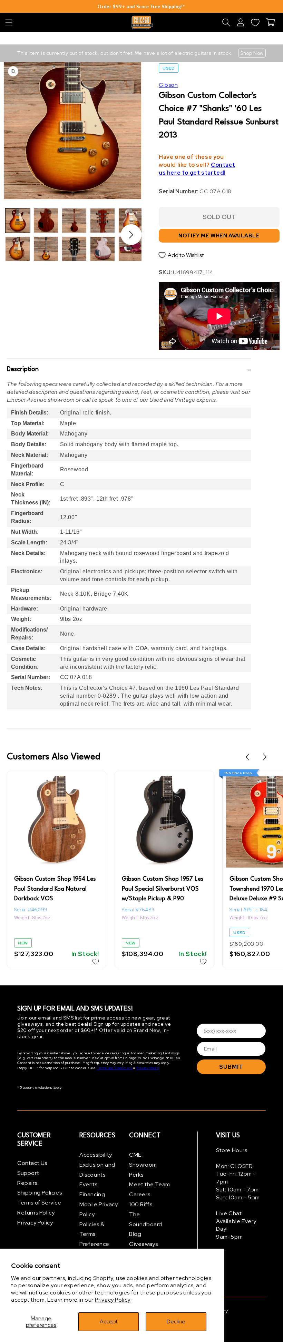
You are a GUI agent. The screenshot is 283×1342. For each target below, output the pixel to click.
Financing (92, 1194)
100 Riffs (140, 1204)
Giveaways (143, 1244)
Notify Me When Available (219, 235)
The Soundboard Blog (145, 1224)
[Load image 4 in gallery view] (45, 248)
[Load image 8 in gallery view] (102, 248)
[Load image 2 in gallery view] (17, 248)
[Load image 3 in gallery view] (45, 220)
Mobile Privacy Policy (98, 1209)
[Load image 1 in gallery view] (17, 220)
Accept (109, 1321)
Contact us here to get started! (197, 168)
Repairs (27, 1183)
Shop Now (252, 53)
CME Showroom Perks (143, 1164)
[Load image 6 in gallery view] (74, 248)
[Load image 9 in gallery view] (130, 220)
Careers (139, 1194)
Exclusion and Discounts (97, 1169)
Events (88, 1184)
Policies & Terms (92, 1229)
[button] (8, 22)
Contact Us (32, 1163)
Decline (176, 1321)
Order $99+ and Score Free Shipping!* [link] (141, 6)
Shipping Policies (39, 1192)
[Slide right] (131, 234)
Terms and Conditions (114, 1068)
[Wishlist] (255, 22)
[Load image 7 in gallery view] (102, 220)
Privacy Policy (112, 1299)
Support (28, 1173)
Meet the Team (149, 1184)
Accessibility (95, 1154)
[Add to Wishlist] (95, 961)
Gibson (168, 85)
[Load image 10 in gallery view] (130, 248)
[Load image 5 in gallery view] (74, 220)
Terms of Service (39, 1202)
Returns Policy (36, 1212)
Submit (231, 1066)
